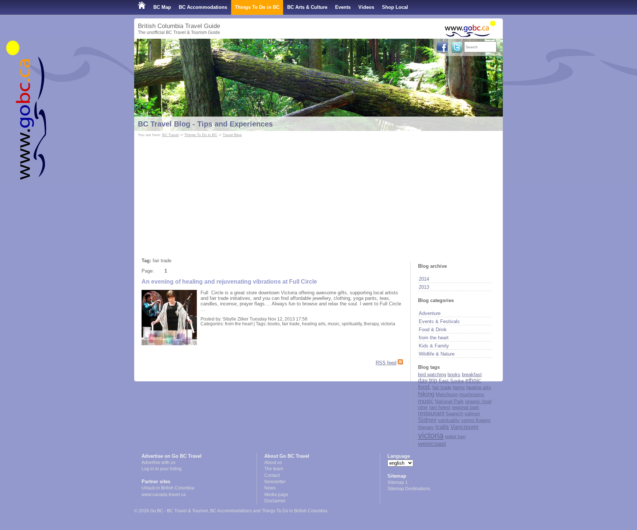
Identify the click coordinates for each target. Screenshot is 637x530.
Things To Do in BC (257, 7)
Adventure (430, 313)
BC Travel (170, 135)
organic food (478, 401)
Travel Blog (232, 135)
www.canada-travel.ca (164, 494)
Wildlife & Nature (437, 354)
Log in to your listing (162, 469)
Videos (366, 7)
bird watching (432, 374)
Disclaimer (275, 501)
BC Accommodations (203, 7)
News (270, 488)
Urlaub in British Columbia (168, 488)
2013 (424, 287)
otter (423, 407)
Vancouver (464, 427)
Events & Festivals (439, 321)
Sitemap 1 (397, 482)
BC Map (162, 7)
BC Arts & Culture (307, 7)
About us (273, 462)
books (454, 374)
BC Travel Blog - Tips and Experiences (205, 124)
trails (442, 426)
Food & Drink (433, 329)
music (426, 401)
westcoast (432, 443)
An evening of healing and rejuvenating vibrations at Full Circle (229, 281)
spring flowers (476, 420)
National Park (449, 401)
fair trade (441, 387)
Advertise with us (158, 462)
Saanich (454, 413)
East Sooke (451, 381)
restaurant (431, 413)
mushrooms (471, 394)
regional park (465, 407)
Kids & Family (434, 346)
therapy (426, 427)
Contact (272, 475)
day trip (427, 380)
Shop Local (395, 7)
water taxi (455, 436)
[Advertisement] (318, 194)
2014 (424, 279)
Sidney (427, 420)
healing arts (478, 387)
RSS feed (386, 363)
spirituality (449, 420)
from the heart (434, 337)
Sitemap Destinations (408, 488)
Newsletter (275, 481)
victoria (430, 435)
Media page (276, 494)
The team (273, 469)
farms (459, 387)
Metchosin (447, 394)
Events (343, 7)
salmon (472, 413)
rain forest (439, 407)
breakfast (472, 374)
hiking (426, 394)
